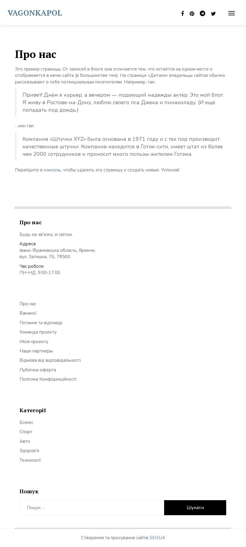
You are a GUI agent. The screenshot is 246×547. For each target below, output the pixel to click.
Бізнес (26, 422)
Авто (25, 441)
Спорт (26, 432)
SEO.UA (157, 538)
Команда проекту (38, 332)
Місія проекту (34, 342)
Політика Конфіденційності (48, 379)
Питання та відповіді (41, 323)
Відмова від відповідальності (50, 360)
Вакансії (28, 313)
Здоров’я (29, 451)
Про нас (28, 304)
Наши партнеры (36, 351)
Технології (30, 460)
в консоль (50, 170)
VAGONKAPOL (35, 13)
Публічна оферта (38, 370)
